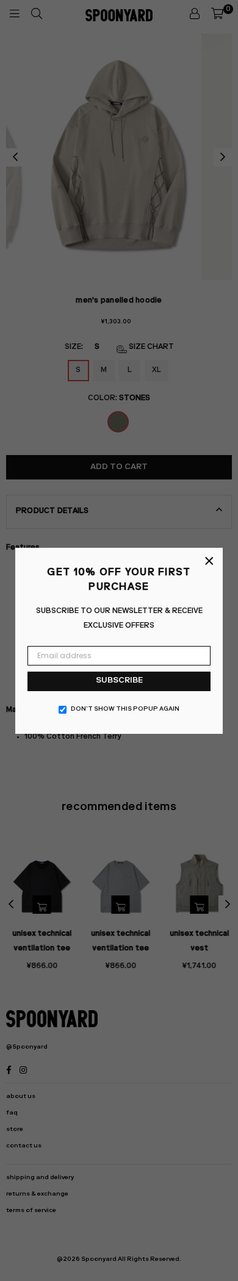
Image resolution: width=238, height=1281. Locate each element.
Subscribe (119, 681)
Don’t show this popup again (125, 709)
